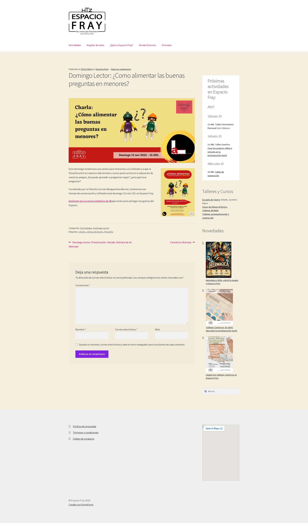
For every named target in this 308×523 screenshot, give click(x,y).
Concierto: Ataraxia (180, 242)
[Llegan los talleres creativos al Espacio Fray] (219, 354)
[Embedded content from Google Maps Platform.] (220, 453)
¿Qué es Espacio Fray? (121, 45)
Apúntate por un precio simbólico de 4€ (90, 201)
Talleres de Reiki (210, 210)
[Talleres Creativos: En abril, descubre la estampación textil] (219, 307)
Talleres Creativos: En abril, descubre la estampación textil (221, 329)
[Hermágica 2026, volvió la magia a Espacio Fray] (218, 260)
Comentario (82, 285)
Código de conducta (83, 438)
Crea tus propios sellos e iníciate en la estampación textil (220, 152)
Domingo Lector (101, 228)
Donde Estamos (147, 45)
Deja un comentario (121, 69)
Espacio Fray (102, 69)
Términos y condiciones (85, 432)
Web (157, 329)
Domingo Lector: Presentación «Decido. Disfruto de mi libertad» (100, 244)
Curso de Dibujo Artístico (214, 206)
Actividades (75, 45)
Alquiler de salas (95, 45)
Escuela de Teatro (211, 199)
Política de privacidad (84, 426)
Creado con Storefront (81, 504)
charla (82, 231)
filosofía (108, 231)
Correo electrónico (126, 329)
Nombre (80, 329)
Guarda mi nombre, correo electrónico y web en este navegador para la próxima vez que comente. (132, 344)
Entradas (167, 45)
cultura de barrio (94, 231)
